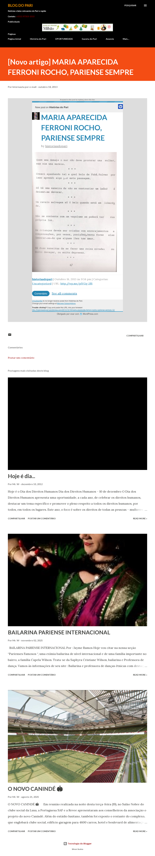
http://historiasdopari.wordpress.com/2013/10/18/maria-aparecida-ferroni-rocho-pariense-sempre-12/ (73, 310)
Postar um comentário (21, 357)
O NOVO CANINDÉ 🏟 (35, 788)
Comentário (41, 293)
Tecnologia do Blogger (79, 843)
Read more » (140, 518)
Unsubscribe (37, 300)
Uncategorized (41, 283)
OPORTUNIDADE (64, 39)
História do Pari (38, 39)
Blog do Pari (20, 5)
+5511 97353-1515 (25, 16)
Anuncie (110, 39)
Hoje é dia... (21, 476)
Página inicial (14, 39)
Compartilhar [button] (134, 335)
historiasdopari (56, 146)
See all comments (64, 293)
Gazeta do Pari (89, 39)
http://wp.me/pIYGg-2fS (76, 283)
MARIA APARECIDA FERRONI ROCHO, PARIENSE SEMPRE (74, 127)
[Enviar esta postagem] (10, 335)
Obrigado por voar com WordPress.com (77, 313)
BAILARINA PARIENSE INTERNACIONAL (59, 632)
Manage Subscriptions (66, 303)
